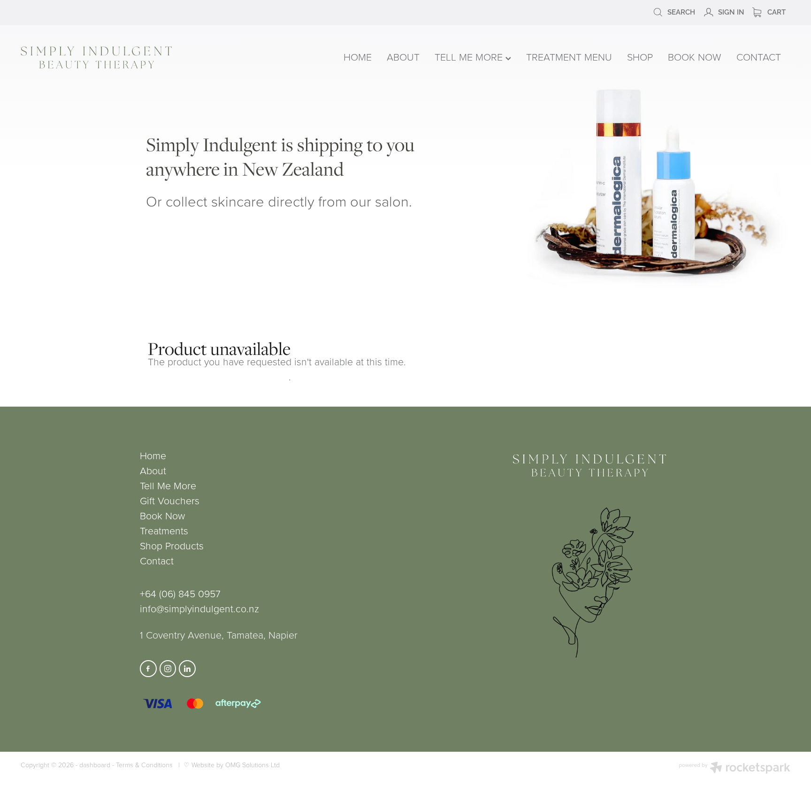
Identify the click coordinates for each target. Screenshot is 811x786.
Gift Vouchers (169, 500)
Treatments (164, 530)
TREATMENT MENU (569, 56)
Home (153, 455)
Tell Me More (168, 485)
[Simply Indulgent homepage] (175, 57)
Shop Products (172, 545)
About (153, 470)
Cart (775, 11)
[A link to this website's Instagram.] (168, 668)
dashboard (94, 764)
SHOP (640, 56)
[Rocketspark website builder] (734, 768)
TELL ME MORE (470, 56)
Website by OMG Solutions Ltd (235, 764)
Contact (157, 560)
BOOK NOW (694, 56)
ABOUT (403, 56)
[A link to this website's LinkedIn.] (187, 668)
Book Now (162, 515)
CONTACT (758, 56)
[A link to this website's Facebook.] (148, 668)
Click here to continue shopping (218, 376)
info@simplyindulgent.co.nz (199, 608)
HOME (358, 56)
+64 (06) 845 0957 (180, 593)
